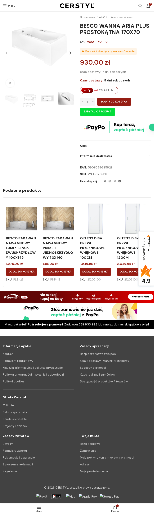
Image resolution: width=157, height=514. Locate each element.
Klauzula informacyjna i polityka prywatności (33, 368)
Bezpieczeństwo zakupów (98, 354)
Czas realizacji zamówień (97, 375)
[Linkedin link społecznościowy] (115, 181)
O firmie (8, 405)
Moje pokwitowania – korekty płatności (107, 458)
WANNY (103, 17)
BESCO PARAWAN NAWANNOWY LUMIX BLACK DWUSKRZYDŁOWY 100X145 (21, 248)
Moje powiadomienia (94, 471)
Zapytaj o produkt (97, 111)
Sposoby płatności (93, 368)
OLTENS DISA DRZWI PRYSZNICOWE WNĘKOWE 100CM (92, 248)
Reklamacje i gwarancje (19, 458)
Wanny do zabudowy (122, 17)
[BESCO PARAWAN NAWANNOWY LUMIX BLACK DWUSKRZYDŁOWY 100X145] (21, 218)
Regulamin (10, 471)
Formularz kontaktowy (18, 361)
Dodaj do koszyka (114, 101)
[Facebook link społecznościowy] (100, 181)
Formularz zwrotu (15, 451)
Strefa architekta (15, 419)
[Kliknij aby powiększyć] (10, 83)
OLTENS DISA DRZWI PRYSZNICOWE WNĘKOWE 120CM (129, 248)
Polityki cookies (14, 381)
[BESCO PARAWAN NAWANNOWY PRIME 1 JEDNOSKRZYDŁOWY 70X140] (58, 218)
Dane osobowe (90, 444)
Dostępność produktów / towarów (104, 381)
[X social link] (104, 181)
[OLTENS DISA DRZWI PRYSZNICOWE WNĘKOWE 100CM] (95, 218)
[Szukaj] (140, 6)
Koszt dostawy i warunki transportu (104, 361)
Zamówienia (88, 451)
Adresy (85, 464)
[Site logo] (77, 5)
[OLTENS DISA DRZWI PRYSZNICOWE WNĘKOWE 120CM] (132, 218)
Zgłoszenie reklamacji (18, 464)
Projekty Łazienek (15, 426)
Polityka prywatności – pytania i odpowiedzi (33, 375)
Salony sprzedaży (15, 412)
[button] (7, 53)
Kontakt (8, 354)
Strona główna (87, 17)
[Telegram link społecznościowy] (119, 181)
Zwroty (8, 444)
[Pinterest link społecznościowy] (109, 181)
